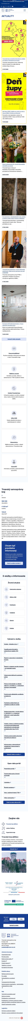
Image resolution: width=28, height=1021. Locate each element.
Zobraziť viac (13, 849)
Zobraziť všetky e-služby (13, 754)
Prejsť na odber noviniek (13, 563)
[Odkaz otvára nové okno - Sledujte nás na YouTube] (12, 6)
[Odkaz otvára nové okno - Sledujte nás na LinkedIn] (9, 6)
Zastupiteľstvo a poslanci (8, 978)
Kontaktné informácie (7, 967)
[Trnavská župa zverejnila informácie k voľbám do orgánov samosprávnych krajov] (14, 38)
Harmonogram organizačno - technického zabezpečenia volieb (12, 985)
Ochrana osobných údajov (8, 1010)
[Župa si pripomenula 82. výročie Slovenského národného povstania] (14, 144)
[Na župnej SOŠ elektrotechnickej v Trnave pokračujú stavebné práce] (14, 303)
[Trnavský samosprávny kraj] (8, 10)
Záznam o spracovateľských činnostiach (12, 1013)
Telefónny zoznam (6, 965)
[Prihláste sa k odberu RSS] (10, 6)
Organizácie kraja (6, 954)
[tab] (14, 824)
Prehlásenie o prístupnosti (8, 998)
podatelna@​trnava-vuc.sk (8, 947)
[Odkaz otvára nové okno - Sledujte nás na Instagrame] (5, 6)
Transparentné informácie (8, 982)
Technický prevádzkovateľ (8, 994)
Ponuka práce (5, 956)
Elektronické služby (7, 959)
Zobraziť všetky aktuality (14, 339)
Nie (21, 919)
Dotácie (4, 961)
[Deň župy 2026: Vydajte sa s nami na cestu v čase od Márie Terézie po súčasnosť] (14, 91)
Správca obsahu (6, 996)
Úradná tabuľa (5, 963)
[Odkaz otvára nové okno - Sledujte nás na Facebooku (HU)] (3, 6)
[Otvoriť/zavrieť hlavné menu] (25, 10)
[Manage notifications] (22, 1018)
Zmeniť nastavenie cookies (9, 1004)
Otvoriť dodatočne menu (5, 3)
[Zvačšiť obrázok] (14, 903)
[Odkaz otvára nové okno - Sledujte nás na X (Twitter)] (7, 6)
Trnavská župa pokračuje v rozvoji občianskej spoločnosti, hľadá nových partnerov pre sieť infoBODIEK (13, 271)
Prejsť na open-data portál (13, 802)
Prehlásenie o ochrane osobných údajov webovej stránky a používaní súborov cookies (13, 1001)
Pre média (4, 976)
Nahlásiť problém (14, 925)
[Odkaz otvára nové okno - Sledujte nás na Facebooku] (1, 6)
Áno (14, 919)
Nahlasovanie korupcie (8, 974)
